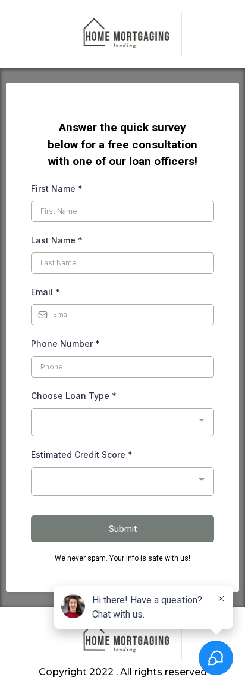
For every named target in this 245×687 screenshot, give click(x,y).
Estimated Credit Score (82, 454)
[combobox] (122, 422)
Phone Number (65, 343)
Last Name (57, 240)
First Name (57, 188)
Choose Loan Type (74, 396)
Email (45, 292)
